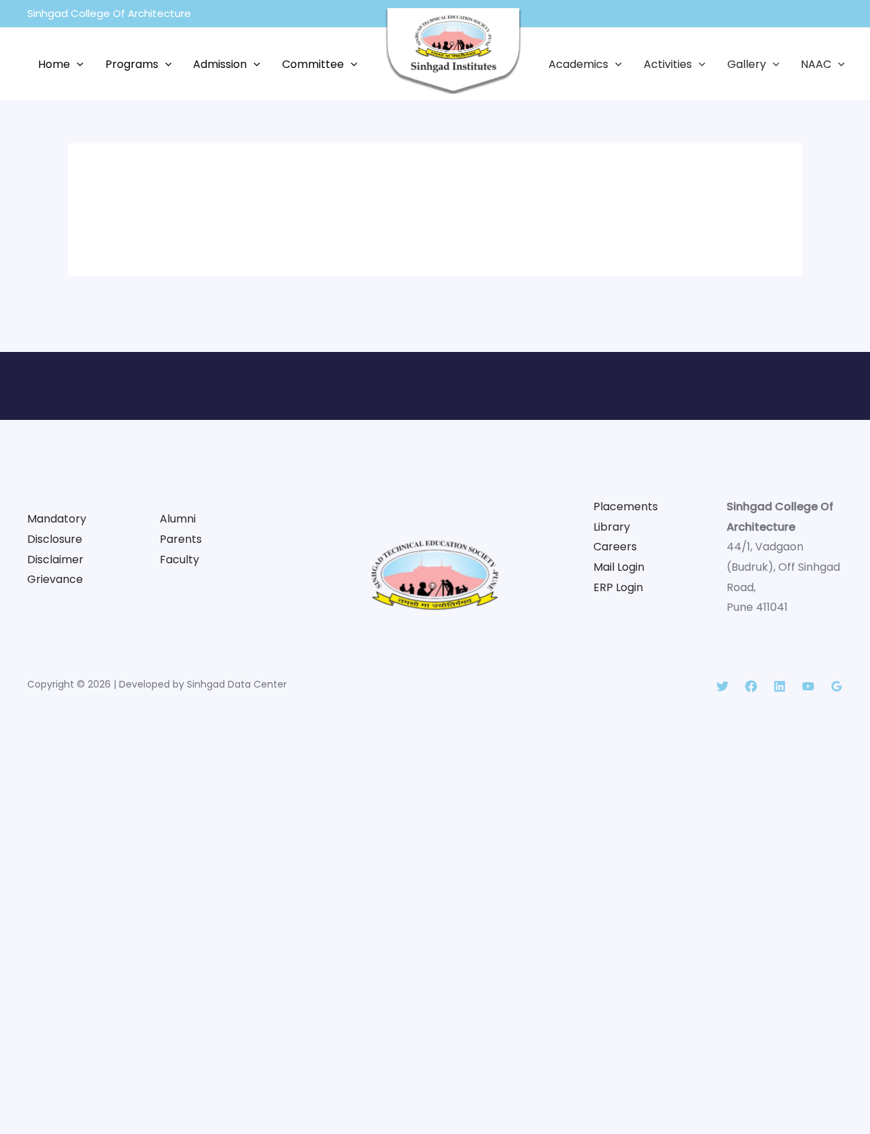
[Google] (837, 686)
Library (611, 527)
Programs (131, 64)
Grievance (55, 579)
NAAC (816, 64)
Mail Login (618, 567)
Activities (668, 64)
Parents (181, 539)
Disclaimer (55, 559)
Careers (615, 546)
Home (54, 64)
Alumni (178, 519)
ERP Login (618, 587)
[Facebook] (751, 686)
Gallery (746, 64)
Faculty (179, 559)
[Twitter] (722, 686)
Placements (625, 506)
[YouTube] (808, 686)
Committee (313, 64)
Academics (578, 64)
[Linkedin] (779, 686)
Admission (220, 64)
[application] (77, 64)
